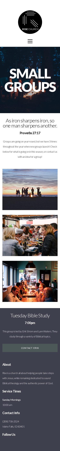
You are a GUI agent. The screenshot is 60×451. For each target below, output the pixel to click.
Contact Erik (30, 347)
